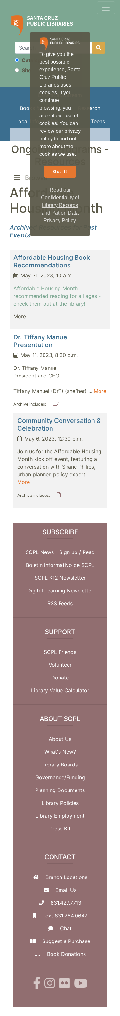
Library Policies (60, 803)
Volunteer (60, 665)
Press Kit (60, 828)
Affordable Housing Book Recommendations (51, 261)
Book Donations (66, 954)
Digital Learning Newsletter (60, 590)
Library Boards (60, 764)
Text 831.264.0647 (65, 915)
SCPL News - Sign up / (54, 552)
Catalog (30, 60)
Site (25, 70)
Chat (66, 928)
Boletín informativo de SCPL (60, 565)
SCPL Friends (60, 652)
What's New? (60, 752)
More (100, 391)
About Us (60, 739)
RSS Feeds (60, 603)
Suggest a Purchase (66, 941)
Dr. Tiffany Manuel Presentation (41, 341)
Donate (60, 677)
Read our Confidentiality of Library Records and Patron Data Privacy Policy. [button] (60, 205)
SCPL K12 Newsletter (60, 578)
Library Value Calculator (60, 690)
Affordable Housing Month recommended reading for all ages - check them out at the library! (57, 296)
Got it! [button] (60, 171)
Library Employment (60, 816)
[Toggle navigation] (106, 7)
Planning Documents (60, 790)
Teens (98, 121)
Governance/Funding (60, 777)
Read (89, 552)
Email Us (65, 890)
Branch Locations (66, 877)
